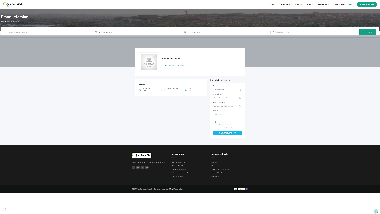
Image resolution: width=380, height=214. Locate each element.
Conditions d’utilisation (178, 169)
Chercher (369, 32)
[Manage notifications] (5, 208)
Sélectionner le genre (193, 32)
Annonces (272, 4)
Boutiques (298, 4)
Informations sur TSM (178, 162)
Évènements (285, 4)
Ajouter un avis (170, 66)
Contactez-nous (339, 4)
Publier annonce (368, 4)
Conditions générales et (222, 125)
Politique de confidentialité (180, 173)
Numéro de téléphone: (220, 102)
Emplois (310, 4)
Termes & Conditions (218, 173)
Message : (216, 110)
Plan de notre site (177, 166)
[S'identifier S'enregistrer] (354, 4)
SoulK (172, 189)
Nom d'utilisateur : (218, 86)
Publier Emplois (323, 4)
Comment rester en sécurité (220, 169)
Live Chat (214, 162)
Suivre (182, 66)
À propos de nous (177, 176)
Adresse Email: (217, 94)
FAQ (212, 166)
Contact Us (215, 176)
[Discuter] (350, 4)
